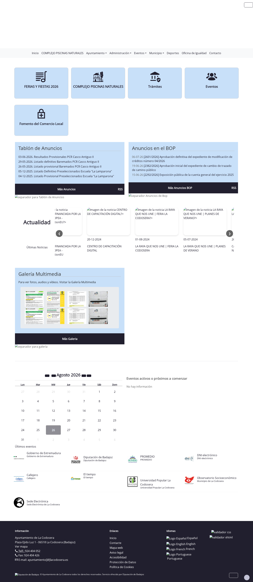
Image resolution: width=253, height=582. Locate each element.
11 (38, 411)
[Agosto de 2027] (84, 375)
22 (99, 420)
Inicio (35, 53)
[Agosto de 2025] (47, 375)
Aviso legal (116, 552)
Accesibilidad (118, 557)
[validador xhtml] (221, 537)
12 (53, 411)
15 (99, 411)
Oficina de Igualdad (194, 53)
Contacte (115, 543)
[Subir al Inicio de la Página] (247, 577)
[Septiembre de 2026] (89, 375)
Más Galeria (69, 339)
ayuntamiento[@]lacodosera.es (48, 560)
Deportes (173, 53)
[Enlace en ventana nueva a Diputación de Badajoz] (27, 574)
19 (53, 420)
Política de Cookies (122, 567)
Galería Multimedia (39, 274)
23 (114, 420)
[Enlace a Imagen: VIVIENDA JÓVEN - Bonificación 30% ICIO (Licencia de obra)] (55, 299)
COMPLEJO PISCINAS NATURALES (62, 53)
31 (22, 440)
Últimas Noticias (37, 247)
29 (99, 430)
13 (68, 411)
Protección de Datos (123, 562)
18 (38, 420)
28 (84, 430)
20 (68, 420)
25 (38, 430)
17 (22, 420)
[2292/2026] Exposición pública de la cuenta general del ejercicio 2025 (189, 175)
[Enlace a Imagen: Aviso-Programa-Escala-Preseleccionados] (34, 299)
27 (68, 430)
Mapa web (116, 548)
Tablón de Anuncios (40, 148)
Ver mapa (21, 546)
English (191, 544)
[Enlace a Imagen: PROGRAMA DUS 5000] (98, 299)
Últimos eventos (25, 446)
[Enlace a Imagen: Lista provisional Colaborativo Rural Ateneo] (77, 299)
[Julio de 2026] (54, 375)
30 (114, 430)
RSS (120, 189)
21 (84, 420)
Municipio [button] (155, 53)
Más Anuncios (66, 189)
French (190, 549)
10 (22, 411)
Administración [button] (119, 53)
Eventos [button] (139, 53)
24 (22, 430)
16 (114, 411)
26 (53, 430)
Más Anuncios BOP (180, 188)
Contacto (215, 53)
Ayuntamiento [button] (95, 53)
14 (84, 411)
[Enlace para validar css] (221, 532)
